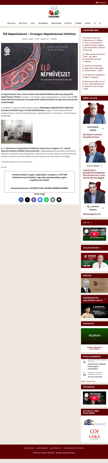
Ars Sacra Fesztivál (95, 377)
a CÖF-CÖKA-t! (94, 349)
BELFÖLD (11, 23)
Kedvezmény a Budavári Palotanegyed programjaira (97, 366)
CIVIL (32, 23)
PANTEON (87, 275)
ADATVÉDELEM (55, 448)
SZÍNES (78, 23)
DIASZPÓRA (56, 23)
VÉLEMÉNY (43, 23)
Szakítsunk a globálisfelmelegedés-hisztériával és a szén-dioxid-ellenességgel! (94, 174)
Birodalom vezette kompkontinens (92, 135)
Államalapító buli (92, 214)
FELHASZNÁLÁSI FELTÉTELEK (73, 448)
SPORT (88, 23)
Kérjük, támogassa (94, 347)
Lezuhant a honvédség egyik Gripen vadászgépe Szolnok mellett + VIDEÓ (93, 68)
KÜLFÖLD (23, 23)
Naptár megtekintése (88, 381)
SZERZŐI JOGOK (41, 448)
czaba (30, 39)
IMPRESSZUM (29, 448)
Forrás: (4, 167)
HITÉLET (68, 23)
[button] (94, 23)
